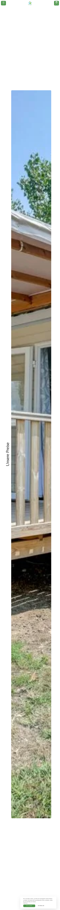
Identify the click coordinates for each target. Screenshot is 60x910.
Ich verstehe (29, 905)
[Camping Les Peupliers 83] (30, 3)
